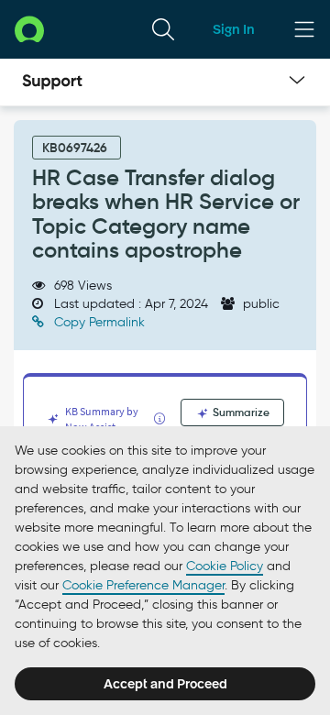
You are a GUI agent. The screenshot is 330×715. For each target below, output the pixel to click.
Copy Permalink (97, 322)
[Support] (52, 82)
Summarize (240, 412)
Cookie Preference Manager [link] (143, 585)
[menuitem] (163, 29)
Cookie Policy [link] (224, 566)
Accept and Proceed (165, 684)
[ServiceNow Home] (29, 29)
